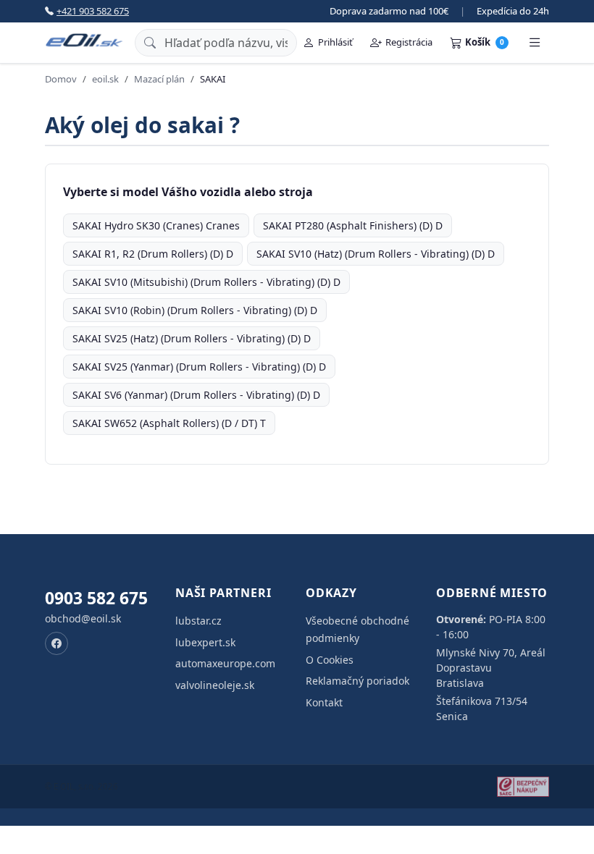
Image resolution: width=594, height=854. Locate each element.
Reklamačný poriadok (357, 681)
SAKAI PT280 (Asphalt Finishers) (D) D (353, 225)
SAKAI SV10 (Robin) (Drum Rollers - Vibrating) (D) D (194, 310)
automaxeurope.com (225, 663)
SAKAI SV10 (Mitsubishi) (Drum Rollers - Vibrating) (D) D (206, 282)
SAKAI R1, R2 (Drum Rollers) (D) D (152, 254)
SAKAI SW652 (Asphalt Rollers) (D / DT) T (169, 423)
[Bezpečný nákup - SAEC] (523, 787)
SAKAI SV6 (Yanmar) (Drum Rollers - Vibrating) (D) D (196, 395)
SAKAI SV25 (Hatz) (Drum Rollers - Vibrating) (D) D (191, 338)
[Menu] (534, 42)
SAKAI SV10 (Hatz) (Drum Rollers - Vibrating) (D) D (375, 254)
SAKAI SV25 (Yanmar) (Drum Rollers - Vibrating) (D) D (199, 366)
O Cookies (330, 660)
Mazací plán (159, 78)
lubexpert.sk (205, 642)
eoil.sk (105, 78)
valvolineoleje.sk (214, 685)
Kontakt (324, 702)
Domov (61, 78)
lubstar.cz (198, 620)
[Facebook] (56, 643)
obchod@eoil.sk (83, 618)
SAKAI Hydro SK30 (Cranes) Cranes (156, 225)
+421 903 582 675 (93, 10)
